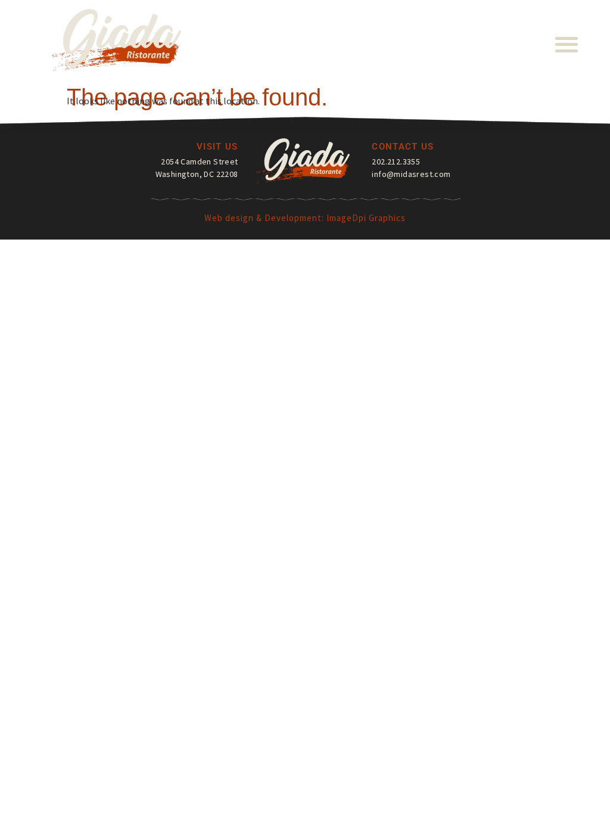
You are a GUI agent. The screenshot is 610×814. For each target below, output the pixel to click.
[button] (567, 44)
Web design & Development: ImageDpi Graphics (305, 217)
